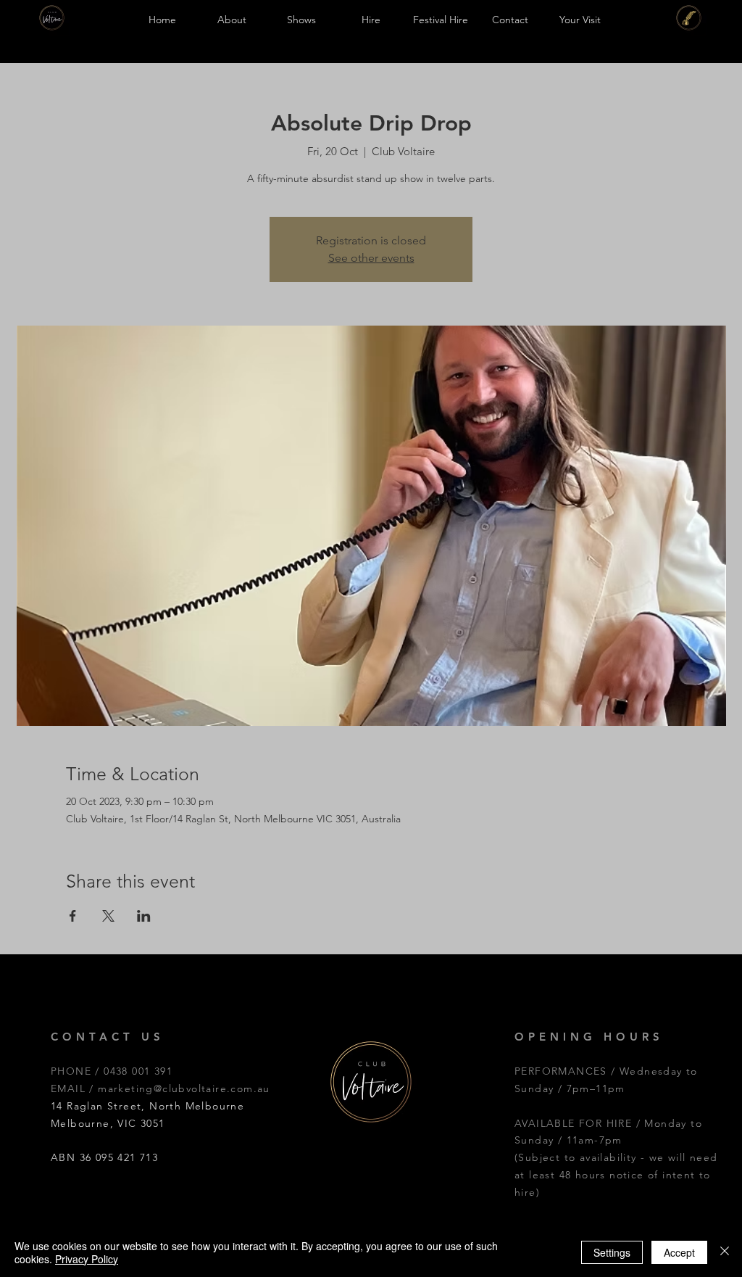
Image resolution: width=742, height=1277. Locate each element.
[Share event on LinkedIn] (144, 916)
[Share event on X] (108, 916)
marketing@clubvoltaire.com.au (184, 1088)
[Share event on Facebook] (73, 916)
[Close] (724, 1252)
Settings (611, 1252)
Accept (679, 1252)
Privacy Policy (86, 1259)
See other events (371, 258)
